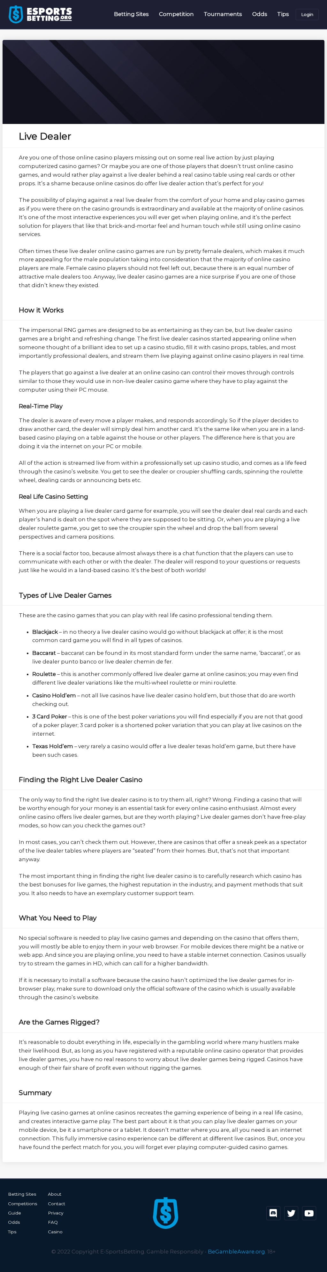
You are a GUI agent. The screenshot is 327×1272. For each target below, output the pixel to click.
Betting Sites (131, 14)
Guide (14, 1212)
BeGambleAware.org (236, 1251)
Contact (56, 1203)
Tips (283, 14)
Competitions (22, 1203)
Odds (259, 14)
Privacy (55, 1212)
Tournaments (223, 14)
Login (307, 14)
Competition (176, 14)
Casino (55, 1231)
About (54, 1194)
